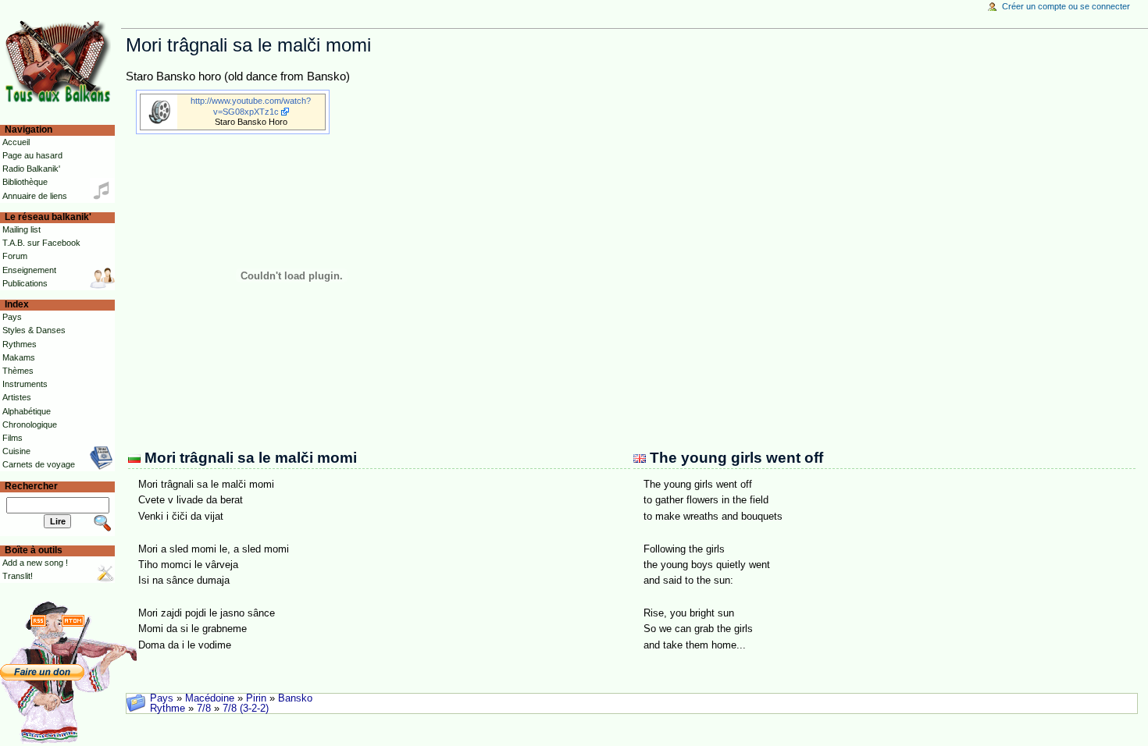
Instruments (25, 384)
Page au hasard (32, 155)
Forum (14, 256)
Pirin (256, 698)
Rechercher (31, 486)
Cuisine (16, 451)
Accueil (16, 142)
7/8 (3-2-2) (246, 708)
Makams (18, 357)
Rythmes (19, 344)
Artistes (16, 397)
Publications (25, 283)
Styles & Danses (34, 330)
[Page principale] (60, 60)
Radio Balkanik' (31, 168)
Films (12, 437)
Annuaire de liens (34, 196)
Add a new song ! (35, 562)
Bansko (295, 698)
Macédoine (209, 698)
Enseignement (29, 270)
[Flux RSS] (38, 620)
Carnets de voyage (38, 464)
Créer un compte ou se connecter (1066, 6)
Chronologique (29, 424)
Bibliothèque (25, 181)
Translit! (17, 576)
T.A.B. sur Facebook (41, 242)
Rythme (167, 708)
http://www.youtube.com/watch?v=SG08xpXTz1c (251, 105)
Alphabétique (26, 411)
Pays (161, 698)
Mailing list (21, 229)
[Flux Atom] (73, 620)
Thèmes (18, 370)
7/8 (204, 708)
